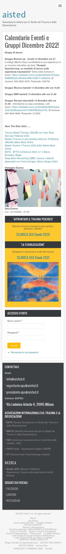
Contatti (48, 548)
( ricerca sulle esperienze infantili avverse (29, 472)
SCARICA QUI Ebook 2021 (33, 257)
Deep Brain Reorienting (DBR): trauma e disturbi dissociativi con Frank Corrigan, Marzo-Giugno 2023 (31, 160)
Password (12, 332)
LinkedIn (11, 495)
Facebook (12, 489)
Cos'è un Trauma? (18, 531)
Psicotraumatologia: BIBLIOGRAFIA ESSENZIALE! (33, 529)
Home (33, 518)
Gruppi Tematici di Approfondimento (21, 542)
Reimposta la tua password (24, 352)
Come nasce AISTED (23, 522)
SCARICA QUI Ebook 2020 (33, 234)
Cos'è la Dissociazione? (17, 533)
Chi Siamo (33, 520)
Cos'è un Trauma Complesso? (42, 531)
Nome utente (14, 320)
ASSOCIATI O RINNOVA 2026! (28, 548)
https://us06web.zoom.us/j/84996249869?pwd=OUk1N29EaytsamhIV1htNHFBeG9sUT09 (32, 108)
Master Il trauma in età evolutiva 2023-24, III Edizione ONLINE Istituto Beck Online (32, 140)
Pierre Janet (35, 533)
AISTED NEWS (26, 545)
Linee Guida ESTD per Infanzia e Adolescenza (33, 535)
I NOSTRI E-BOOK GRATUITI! (33, 539)
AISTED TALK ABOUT (51, 542)
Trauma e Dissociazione (33, 527)
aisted (14, 14)
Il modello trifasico (51, 533)
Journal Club (41, 545)
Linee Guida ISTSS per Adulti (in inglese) (33, 537)
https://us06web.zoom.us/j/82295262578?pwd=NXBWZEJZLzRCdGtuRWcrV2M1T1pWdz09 (32, 76)
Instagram (13, 501)
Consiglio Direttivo (44, 522)
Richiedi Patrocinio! (33, 524)
